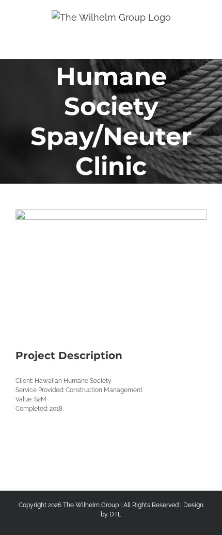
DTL (115, 514)
